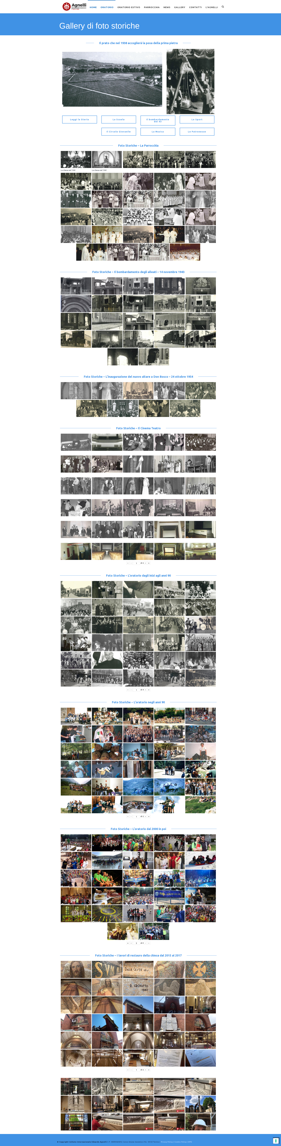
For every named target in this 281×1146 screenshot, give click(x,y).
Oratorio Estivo (128, 7)
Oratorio (107, 7)
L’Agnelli (212, 7)
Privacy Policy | (167, 1142)
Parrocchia (152, 7)
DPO (190, 1142)
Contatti (195, 7)
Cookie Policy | (181, 1142)
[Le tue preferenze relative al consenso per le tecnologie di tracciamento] (276, 1141)
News (166, 7)
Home (93, 7)
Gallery (179, 7)
